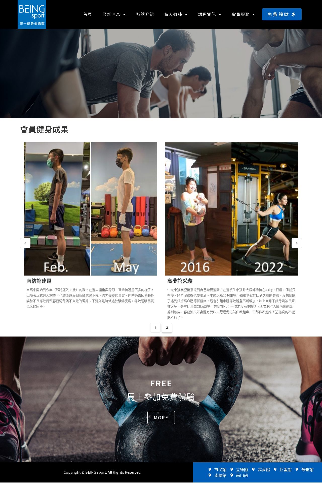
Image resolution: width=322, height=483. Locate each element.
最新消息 (111, 14)
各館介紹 (145, 14)
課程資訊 (207, 14)
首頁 (87, 14)
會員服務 (241, 14)
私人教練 (173, 14)
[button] (282, 14)
